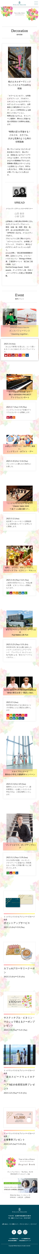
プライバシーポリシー (24, 1224)
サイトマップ (33, 1224)
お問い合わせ (5, 1224)
